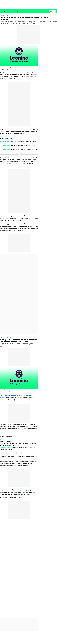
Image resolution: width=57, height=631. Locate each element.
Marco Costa (3, 382)
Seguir (54, 11)
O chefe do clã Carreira (6, 128)
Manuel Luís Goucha (22, 165)
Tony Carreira (8, 158)
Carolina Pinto (23, 477)
